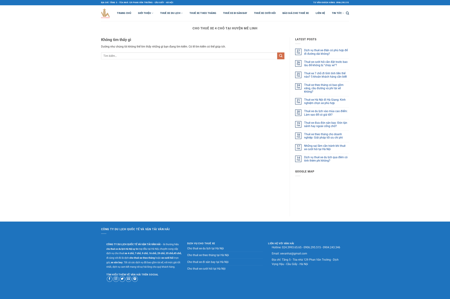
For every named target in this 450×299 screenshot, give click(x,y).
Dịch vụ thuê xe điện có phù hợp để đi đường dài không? (326, 52)
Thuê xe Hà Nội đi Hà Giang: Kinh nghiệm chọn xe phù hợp (325, 101)
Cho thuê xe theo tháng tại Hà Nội (208, 255)
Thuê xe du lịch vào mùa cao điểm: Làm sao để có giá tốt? (326, 112)
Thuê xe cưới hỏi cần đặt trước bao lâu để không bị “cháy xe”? (326, 63)
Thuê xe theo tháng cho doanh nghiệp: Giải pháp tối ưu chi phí (323, 136)
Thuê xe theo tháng (202, 13)
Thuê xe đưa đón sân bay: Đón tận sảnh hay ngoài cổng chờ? (325, 124)
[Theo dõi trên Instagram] (116, 279)
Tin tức (337, 13)
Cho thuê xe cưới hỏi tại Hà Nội (206, 268)
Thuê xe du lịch (170, 13)
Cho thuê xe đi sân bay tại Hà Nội (208, 262)
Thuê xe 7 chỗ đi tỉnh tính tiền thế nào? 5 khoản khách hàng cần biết (325, 75)
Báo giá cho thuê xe (295, 13)
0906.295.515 (312, 247)
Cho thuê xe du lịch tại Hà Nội (205, 248)
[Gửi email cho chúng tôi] (128, 279)
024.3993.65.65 (291, 247)
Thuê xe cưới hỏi (265, 13)
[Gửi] (280, 55)
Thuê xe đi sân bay (235, 13)
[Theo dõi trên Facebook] (109, 279)
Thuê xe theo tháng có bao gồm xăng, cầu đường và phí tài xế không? (323, 88)
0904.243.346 (331, 247)
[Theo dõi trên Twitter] (122, 279)
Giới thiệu (144, 13)
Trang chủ (124, 13)
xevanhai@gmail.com (293, 253)
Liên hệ (320, 13)
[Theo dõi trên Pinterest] (135, 279)
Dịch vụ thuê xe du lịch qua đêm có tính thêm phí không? (326, 159)
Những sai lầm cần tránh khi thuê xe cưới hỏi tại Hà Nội (324, 147)
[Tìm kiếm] (347, 13)
